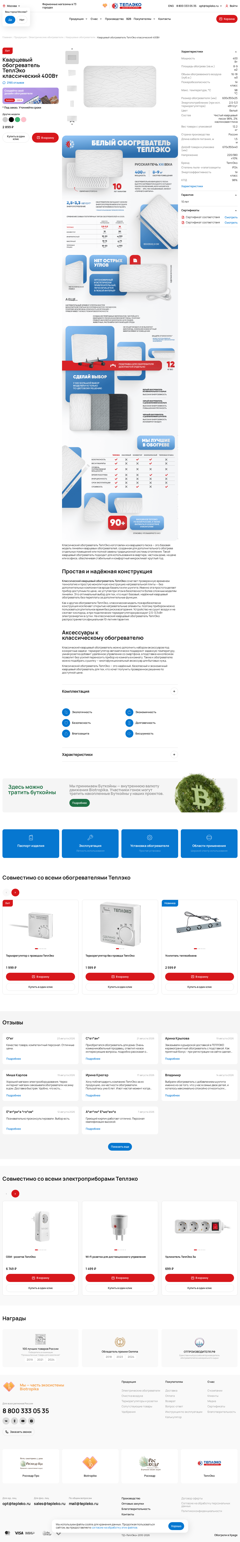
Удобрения (128, 1411)
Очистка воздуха (132, 1395)
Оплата (170, 1395)
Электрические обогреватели (46, 37)
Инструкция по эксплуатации (183, 1411)
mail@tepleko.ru (83, 1503)
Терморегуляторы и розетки (140, 1401)
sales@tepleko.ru (50, 1503)
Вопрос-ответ (174, 1406)
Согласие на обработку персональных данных (205, 1504)
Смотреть (231, 217)
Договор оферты (192, 1498)
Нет (22, 20)
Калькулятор (173, 1417)
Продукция (20, 37)
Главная (7, 37)
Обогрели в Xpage (226, 1535)
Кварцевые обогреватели (80, 37)
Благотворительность (221, 1411)
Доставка (171, 1390)
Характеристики (192, 186)
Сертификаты (216, 1406)
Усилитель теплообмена (181, 955)
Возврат (170, 1401)
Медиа (211, 1401)
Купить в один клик (16, 137)
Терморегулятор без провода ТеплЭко (110, 955)
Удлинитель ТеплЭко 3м (180, 1257)
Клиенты (212, 1395)
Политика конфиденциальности (201, 1511)
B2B (128, 19)
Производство (114, 19)
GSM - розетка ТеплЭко (21, 1257)
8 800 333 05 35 (25, 1411)
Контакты (164, 19)
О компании (214, 1390)
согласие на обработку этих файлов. (115, 1527)
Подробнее (79, 803)
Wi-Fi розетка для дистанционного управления (116, 1257)
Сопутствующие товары (137, 1406)
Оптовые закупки (133, 1503)
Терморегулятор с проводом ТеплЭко (30, 955)
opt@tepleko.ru (16, 1503)
